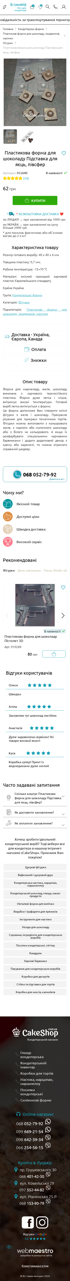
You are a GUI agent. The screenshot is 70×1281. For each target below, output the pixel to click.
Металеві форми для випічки (35, 903)
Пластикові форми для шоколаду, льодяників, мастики (31, 36)
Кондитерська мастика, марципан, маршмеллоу (35, 884)
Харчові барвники (35, 961)
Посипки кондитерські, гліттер (35, 945)
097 (31, 1189)
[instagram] (42, 1222)
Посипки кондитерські (31, 1092)
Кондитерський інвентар (33, 1065)
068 (29, 1123)
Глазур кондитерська (32, 1054)
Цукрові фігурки (35, 867)
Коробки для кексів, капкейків (35, 992)
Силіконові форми (35, 1100)
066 (29, 1147)
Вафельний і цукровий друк (35, 875)
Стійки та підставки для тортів (36, 984)
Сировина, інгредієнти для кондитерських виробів (35, 936)
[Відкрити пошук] (48, 7)
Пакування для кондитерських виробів (35, 968)
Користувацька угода (35, 1265)
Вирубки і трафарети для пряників (35, 911)
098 (29, 1139)
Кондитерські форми (31, 29)
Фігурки (8, 43)
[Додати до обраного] (63, 588)
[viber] (48, 1137)
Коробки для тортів (36, 1073)
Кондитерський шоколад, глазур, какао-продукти (35, 894)
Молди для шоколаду (35, 927)
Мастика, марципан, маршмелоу (36, 1081)
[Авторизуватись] (63, 7)
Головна (8, 29)
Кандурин (35, 953)
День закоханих (29, 570)
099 (29, 1131)
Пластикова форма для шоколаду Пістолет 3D (30, 638)
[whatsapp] (48, 1121)
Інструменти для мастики (36, 919)
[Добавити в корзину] (54, 654)
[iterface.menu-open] (4, 7)
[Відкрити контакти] (55, 7)
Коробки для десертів (36, 976)
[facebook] (28, 1222)
